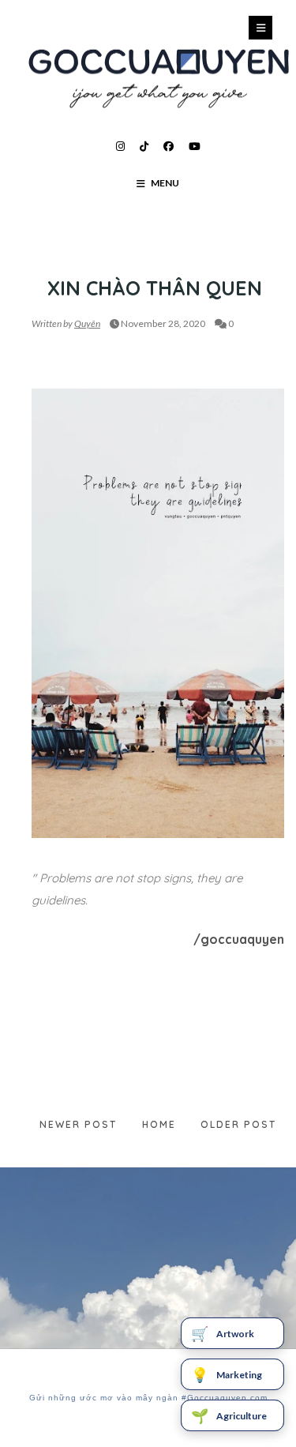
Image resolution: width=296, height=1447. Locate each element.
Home (159, 1124)
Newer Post (78, 1124)
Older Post (238, 1124)
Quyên (87, 323)
